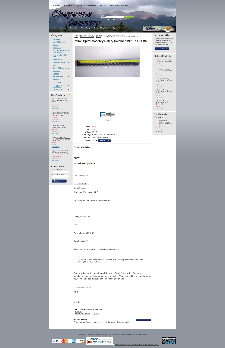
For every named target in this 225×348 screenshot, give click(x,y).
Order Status (68, 5)
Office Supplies (57, 82)
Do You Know (57, 47)
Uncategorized (57, 90)
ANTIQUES (56, 39)
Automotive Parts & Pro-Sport (60, 55)
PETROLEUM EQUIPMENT (57, 85)
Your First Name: (57, 170)
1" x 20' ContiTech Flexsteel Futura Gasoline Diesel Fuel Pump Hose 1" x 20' (60, 113)
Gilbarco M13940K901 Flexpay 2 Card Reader (59, 126)
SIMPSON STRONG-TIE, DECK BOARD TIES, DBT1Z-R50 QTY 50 (61, 139)
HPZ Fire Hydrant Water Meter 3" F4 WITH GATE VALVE (59, 100)
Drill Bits (98, 37)
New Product (57, 79)
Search (103, 17)
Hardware (56, 73)
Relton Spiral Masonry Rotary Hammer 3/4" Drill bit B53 (165, 123)
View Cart (103, 5)
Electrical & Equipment (59, 68)
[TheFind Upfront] (136, 345)
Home (76, 35)
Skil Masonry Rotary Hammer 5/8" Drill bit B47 (164, 70)
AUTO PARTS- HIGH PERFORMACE (59, 51)
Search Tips (124, 20)
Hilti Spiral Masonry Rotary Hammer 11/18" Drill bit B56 (163, 102)
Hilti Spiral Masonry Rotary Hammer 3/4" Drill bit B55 (164, 91)
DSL (54, 65)
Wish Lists (79, 5)
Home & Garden (57, 77)
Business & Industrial (59, 62)
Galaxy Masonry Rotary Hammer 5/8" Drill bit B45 (164, 60)
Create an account (122, 5)
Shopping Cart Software (128, 334)
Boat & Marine (57, 59)
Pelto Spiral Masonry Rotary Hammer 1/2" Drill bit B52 (164, 80)
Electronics (56, 71)
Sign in (112, 5)
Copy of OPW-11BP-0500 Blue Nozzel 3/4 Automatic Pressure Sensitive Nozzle (60, 152)
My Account (56, 5)
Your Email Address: (58, 174)
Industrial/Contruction (59, 42)
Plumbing (56, 45)
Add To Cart (55, 108)
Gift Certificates (91, 5)
